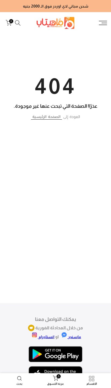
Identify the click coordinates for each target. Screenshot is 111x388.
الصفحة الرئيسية (46, 117)
